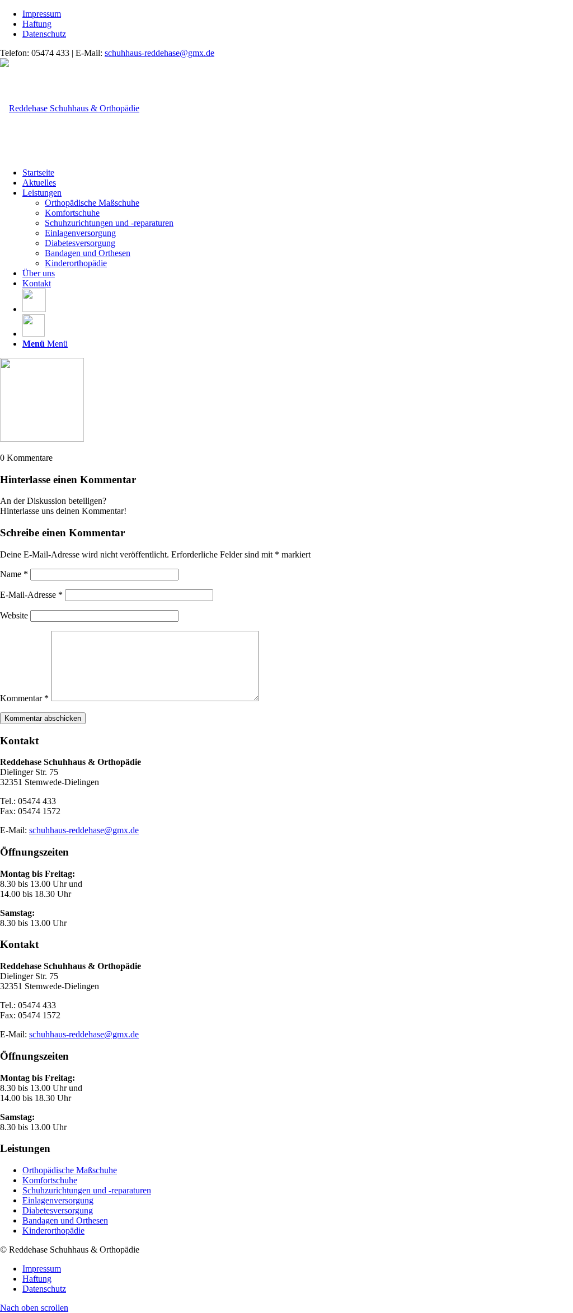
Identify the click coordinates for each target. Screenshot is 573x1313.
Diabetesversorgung (57, 1210)
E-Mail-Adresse (31, 594)
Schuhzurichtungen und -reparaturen (86, 1190)
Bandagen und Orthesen (65, 1220)
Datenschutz (44, 34)
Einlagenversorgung (57, 1200)
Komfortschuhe (49, 1180)
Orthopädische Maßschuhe (69, 1170)
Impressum (41, 13)
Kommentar (24, 698)
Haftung (36, 24)
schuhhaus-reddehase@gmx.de (159, 53)
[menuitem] (297, 14)
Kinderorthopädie (53, 1230)
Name (14, 574)
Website (14, 615)
